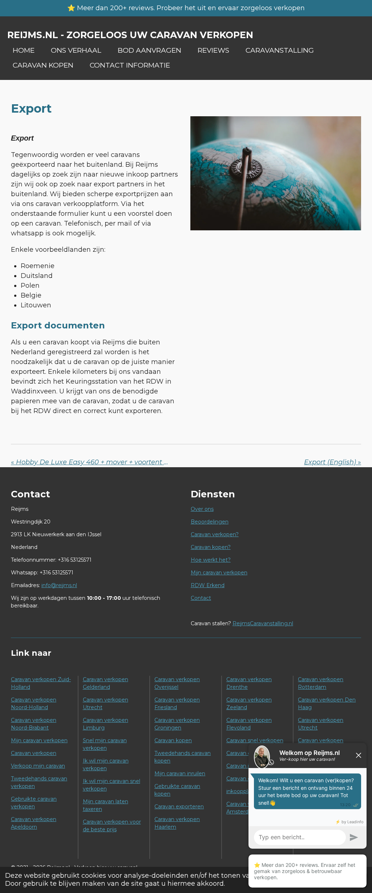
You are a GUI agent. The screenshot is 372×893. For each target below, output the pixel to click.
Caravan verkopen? (215, 534)
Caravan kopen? (211, 547)
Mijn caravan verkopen (219, 572)
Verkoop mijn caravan (38, 766)
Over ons (202, 509)
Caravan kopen (173, 740)
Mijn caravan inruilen (179, 773)
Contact (201, 598)
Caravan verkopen (33, 753)
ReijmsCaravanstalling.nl (262, 623)
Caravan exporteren (179, 806)
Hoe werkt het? (211, 560)
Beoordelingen (210, 521)
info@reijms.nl (59, 585)
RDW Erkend (208, 585)
